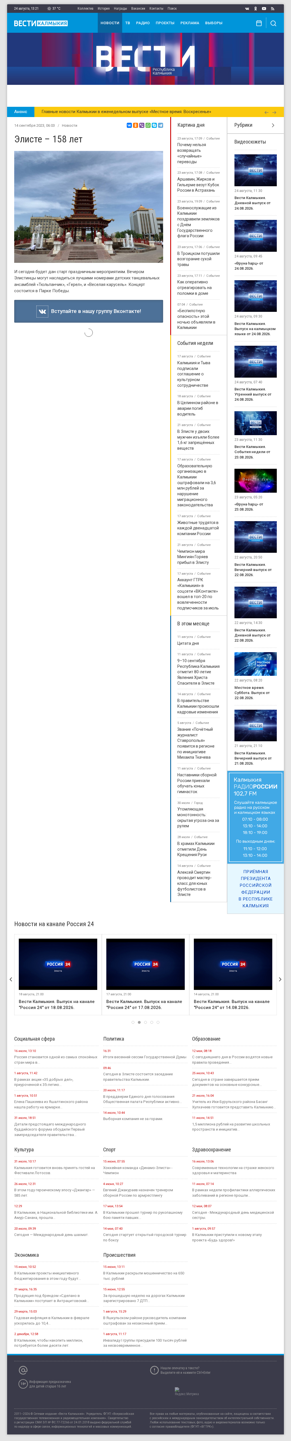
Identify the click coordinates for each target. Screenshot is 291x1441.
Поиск (172, 9)
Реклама (189, 23)
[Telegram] (160, 125)
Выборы (214, 23)
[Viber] (141, 125)
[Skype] (154, 125)
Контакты (156, 9)
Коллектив (85, 9)
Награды (120, 9)
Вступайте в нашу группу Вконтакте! (94, 311)
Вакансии (138, 9)
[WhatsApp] (148, 125)
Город (198, 803)
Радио (143, 23)
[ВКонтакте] (129, 125)
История (104, 9)
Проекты (165, 23)
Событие (213, 138)
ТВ (127, 23)
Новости (110, 23)
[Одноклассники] (135, 125)
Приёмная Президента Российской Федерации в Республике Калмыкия (256, 888)
